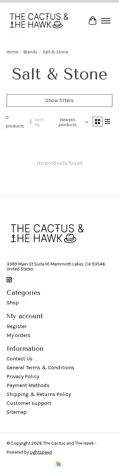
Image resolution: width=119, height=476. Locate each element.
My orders (18, 335)
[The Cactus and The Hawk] (39, 21)
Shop (13, 302)
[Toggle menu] (105, 20)
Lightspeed (41, 452)
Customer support (29, 403)
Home (12, 51)
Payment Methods (28, 385)
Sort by (39, 122)
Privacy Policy (23, 376)
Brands (30, 51)
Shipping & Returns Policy (39, 394)
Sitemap (17, 412)
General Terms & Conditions (40, 367)
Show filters (59, 100)
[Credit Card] (58, 465)
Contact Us (19, 358)
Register (17, 326)
